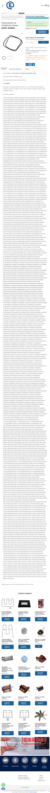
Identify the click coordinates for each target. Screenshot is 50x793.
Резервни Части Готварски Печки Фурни (38, 50)
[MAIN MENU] (2, 5)
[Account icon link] (48, 5)
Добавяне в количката (42, 31)
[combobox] (27, 42)
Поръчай (43, 42)
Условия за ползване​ (22, 775)
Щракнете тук (25, 748)
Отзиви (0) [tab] (27, 69)
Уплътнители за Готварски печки (11, 17)
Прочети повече (33, 792)
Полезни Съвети (41, 780)
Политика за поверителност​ (24, 778)
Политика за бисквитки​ (23, 777)
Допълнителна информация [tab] (15, 69)
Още (39, 646)
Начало (2, 16)
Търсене (21, 13)
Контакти (41, 778)
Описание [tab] (4, 69)
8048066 (28, 53)
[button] (22, 33)
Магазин (6, 16)
